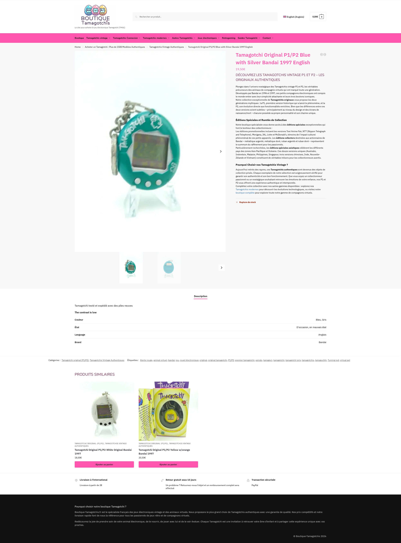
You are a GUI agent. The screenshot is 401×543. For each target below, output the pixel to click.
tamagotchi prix (293, 360)
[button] (318, 16)
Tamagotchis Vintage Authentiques (166, 46)
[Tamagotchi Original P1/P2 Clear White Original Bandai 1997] (321, 54)
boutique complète (245, 192)
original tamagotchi (217, 360)
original (203, 360)
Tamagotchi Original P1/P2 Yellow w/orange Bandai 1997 (164, 451)
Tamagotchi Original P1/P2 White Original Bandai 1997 (103, 451)
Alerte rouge (146, 360)
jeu (177, 360)
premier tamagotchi (244, 360)
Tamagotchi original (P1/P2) (75, 360)
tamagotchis (308, 360)
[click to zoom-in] (150, 151)
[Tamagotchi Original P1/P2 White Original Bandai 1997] (104, 411)
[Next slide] (220, 151)
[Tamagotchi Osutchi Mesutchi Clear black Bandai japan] (324, 54)
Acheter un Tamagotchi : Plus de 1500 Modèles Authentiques (115, 46)
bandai (171, 360)
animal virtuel (160, 360)
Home (78, 46)
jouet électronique (189, 360)
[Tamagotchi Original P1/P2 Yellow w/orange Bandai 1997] (168, 411)
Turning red (333, 360)
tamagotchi (278, 360)
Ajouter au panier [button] (104, 464)
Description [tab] (200, 296)
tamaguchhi (321, 360)
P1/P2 (231, 360)
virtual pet (345, 360)
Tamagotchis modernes (247, 189)
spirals (259, 360)
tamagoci (267, 360)
